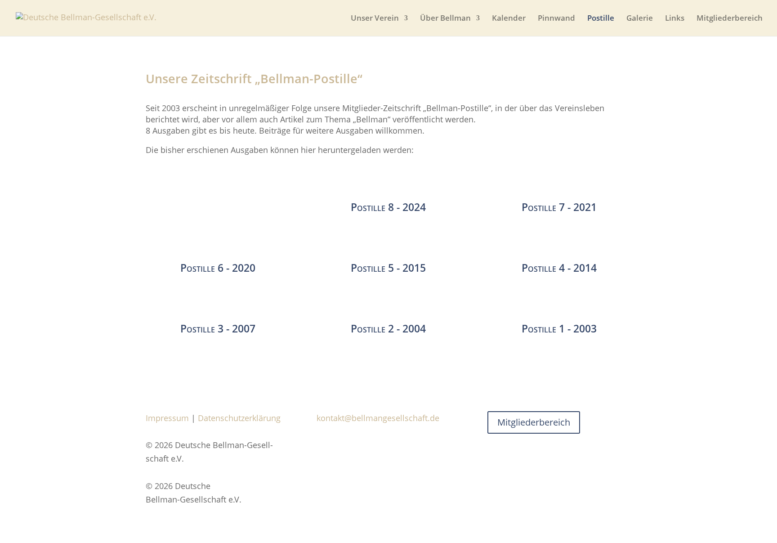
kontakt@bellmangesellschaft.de (378, 418)
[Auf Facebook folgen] (324, 445)
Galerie (639, 19)
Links (674, 19)
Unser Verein (375, 19)
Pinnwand (556, 19)
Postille (600, 19)
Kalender (509, 19)
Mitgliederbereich (730, 19)
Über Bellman (445, 19)
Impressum (167, 418)
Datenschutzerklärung (239, 418)
